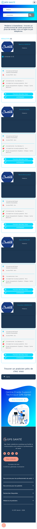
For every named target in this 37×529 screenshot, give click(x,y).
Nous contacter (11, 459)
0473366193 (20, 97)
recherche (31, 15)
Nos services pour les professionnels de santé (18, 478)
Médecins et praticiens (18, 500)
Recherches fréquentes (18, 493)
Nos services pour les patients (18, 486)
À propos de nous (13, 464)
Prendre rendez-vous (20, 94)
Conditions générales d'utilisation (13, 466)
